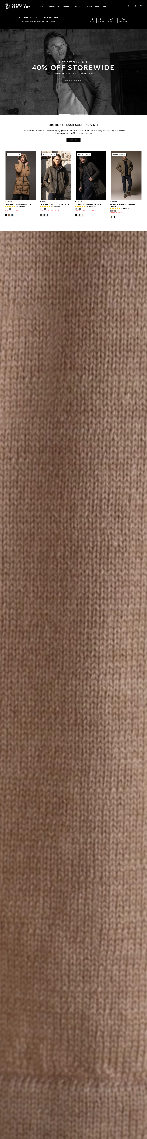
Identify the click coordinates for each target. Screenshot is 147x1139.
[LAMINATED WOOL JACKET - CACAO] (41, 215)
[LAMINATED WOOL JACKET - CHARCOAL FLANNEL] (44, 215)
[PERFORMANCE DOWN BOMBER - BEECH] (111, 217)
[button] (10, 206)
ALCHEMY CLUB (93, 6)
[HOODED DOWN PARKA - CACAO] (79, 215)
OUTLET (66, 6)
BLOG (105, 6)
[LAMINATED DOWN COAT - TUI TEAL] (12, 215)
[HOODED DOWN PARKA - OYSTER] (82, 215)
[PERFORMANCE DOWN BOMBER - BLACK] (114, 217)
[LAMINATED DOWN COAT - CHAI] (9, 215)
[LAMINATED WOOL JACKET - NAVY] (47, 215)
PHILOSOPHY (78, 6)
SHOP (42, 6)
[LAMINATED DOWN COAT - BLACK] (6, 215)
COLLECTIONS (53, 6)
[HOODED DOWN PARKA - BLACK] (76, 215)
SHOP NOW (73, 140)
